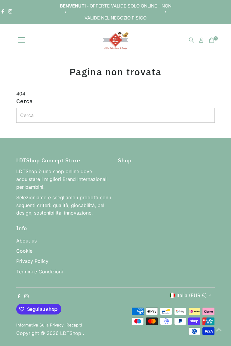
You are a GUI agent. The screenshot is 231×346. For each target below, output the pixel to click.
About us (26, 241)
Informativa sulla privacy (39, 325)
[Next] (165, 12)
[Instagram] (10, 12)
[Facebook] (2, 12)
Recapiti (74, 325)
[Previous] (65, 12)
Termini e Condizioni (39, 272)
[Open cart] (211, 40)
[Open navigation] (21, 40)
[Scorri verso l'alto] (219, 329)
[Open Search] (191, 40)
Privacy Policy (32, 261)
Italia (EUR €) (192, 295)
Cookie (24, 251)
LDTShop (71, 333)
